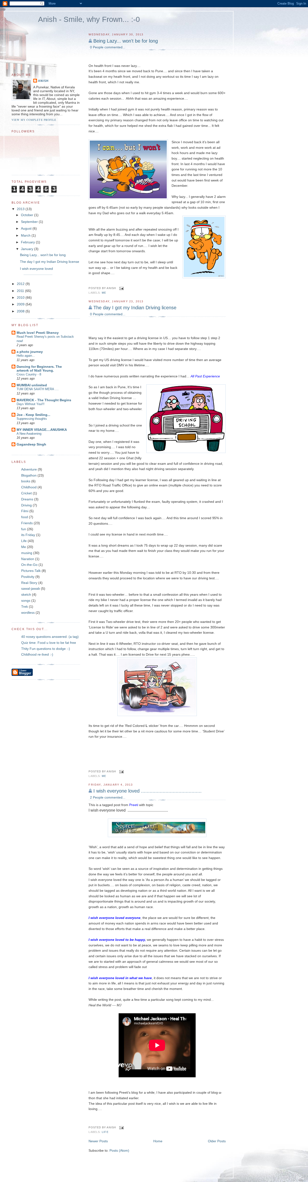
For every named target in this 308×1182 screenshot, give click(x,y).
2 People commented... (107, 797)
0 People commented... (107, 47)
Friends (27, 523)
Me (104, 292)
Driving (26, 505)
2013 (21, 209)
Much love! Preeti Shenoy (38, 333)
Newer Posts (98, 1141)
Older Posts (217, 1141)
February (28, 242)
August (26, 228)
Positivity (27, 577)
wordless (28, 612)
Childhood (29, 487)
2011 (21, 291)
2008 (21, 311)
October (27, 215)
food (24, 517)
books (25, 481)
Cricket (26, 493)
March (26, 235)
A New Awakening (29, 433)
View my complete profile (34, 120)
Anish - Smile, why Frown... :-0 (89, 19)
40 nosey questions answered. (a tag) (50, 637)
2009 (21, 304)
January (27, 249)
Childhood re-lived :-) (37, 654)
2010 (21, 297)
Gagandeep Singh (31, 444)
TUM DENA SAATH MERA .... (38, 389)
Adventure (29, 469)
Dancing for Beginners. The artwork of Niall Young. (39, 368)
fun (23, 529)
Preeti (133, 805)
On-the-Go (29, 565)
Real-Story (29, 583)
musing (26, 553)
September (30, 222)
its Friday (28, 535)
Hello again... (26, 355)
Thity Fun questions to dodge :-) (45, 649)
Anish (43, 81)
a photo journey (30, 352)
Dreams (27, 499)
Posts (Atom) (119, 1150)
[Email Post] (121, 288)
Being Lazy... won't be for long (125, 41)
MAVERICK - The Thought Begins (44, 400)
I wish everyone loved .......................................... (147, 791)
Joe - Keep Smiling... (33, 415)
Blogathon (29, 475)
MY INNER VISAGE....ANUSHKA (42, 430)
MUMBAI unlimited (32, 385)
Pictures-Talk (31, 571)
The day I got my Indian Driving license (134, 307)
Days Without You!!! (31, 404)
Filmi (24, 511)
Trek (24, 606)
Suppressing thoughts (32, 418)
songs (25, 600)
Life (105, 1131)
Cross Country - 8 (29, 374)
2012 (21, 284)
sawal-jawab (30, 588)
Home (157, 1141)
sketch (26, 594)
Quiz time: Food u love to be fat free (48, 643)
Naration (27, 559)
